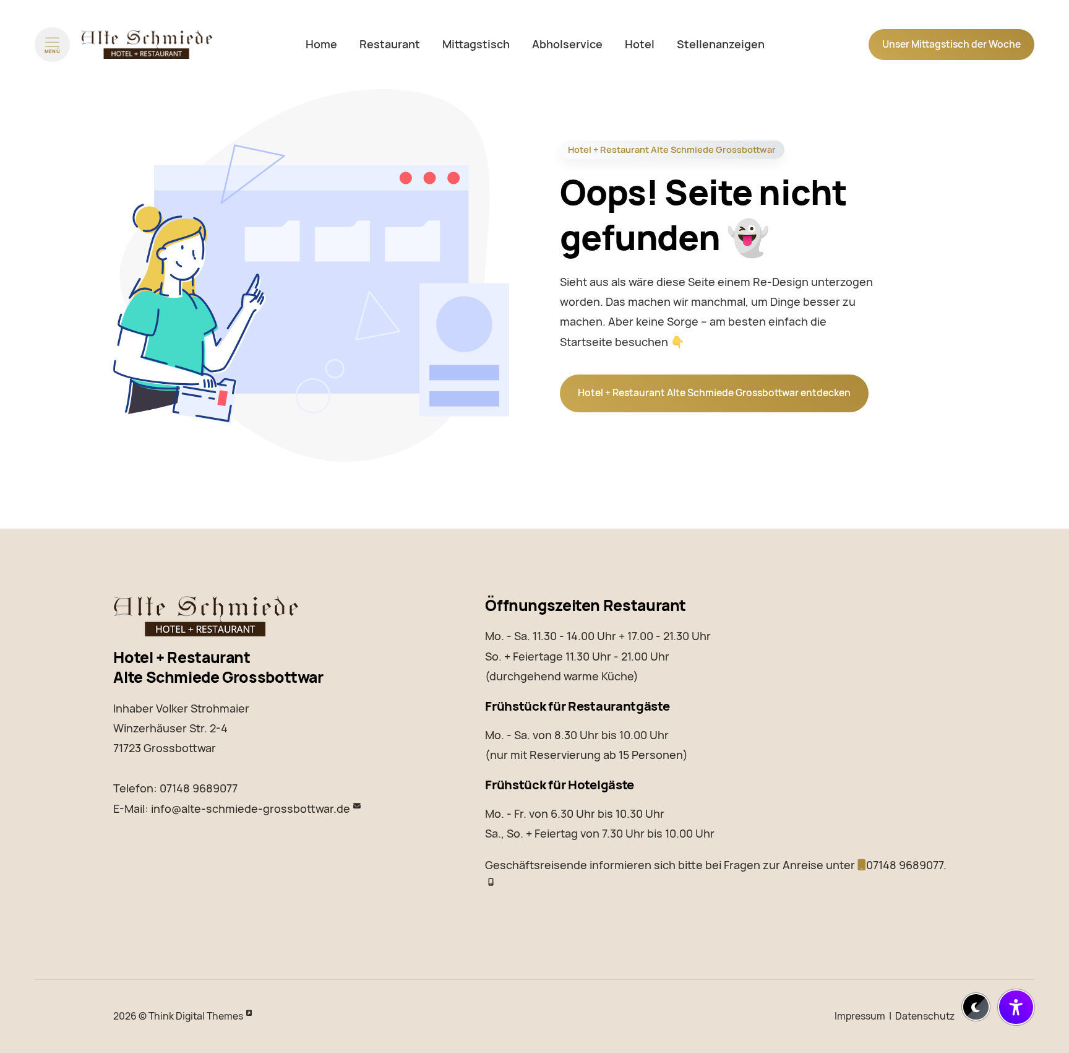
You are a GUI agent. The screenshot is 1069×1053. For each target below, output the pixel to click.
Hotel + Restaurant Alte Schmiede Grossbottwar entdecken (714, 392)
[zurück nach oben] (1016, 973)
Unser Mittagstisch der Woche (951, 44)
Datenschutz (925, 1016)
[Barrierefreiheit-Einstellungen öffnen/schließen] (1016, 1007)
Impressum (860, 1016)
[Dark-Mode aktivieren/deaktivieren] (976, 1007)
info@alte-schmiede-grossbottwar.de (250, 809)
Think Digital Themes (195, 1016)
